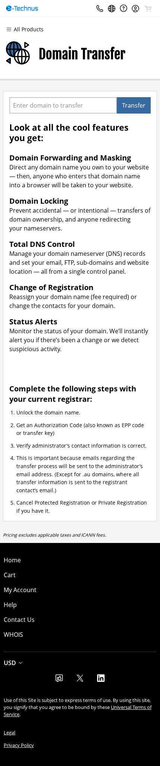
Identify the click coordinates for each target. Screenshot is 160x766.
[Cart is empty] (148, 8)
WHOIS (13, 634)
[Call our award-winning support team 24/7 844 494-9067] (123, 8)
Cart (10, 575)
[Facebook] (59, 680)
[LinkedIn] (100, 680)
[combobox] (63, 105)
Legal (9, 732)
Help (10, 605)
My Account (20, 590)
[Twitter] (80, 680)
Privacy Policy (19, 745)
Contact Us (19, 620)
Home (12, 560)
